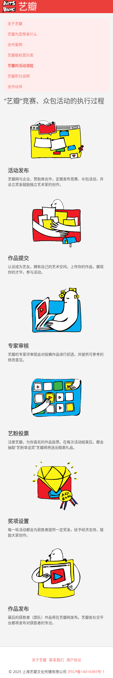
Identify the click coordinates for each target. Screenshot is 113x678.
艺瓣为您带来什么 (22, 33)
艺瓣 (26, 6)
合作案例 (15, 44)
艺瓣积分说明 (19, 75)
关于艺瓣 (15, 23)
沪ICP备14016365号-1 (86, 671)
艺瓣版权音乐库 (20, 54)
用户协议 (73, 659)
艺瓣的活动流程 (20, 65)
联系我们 (56, 659)
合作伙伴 (15, 86)
